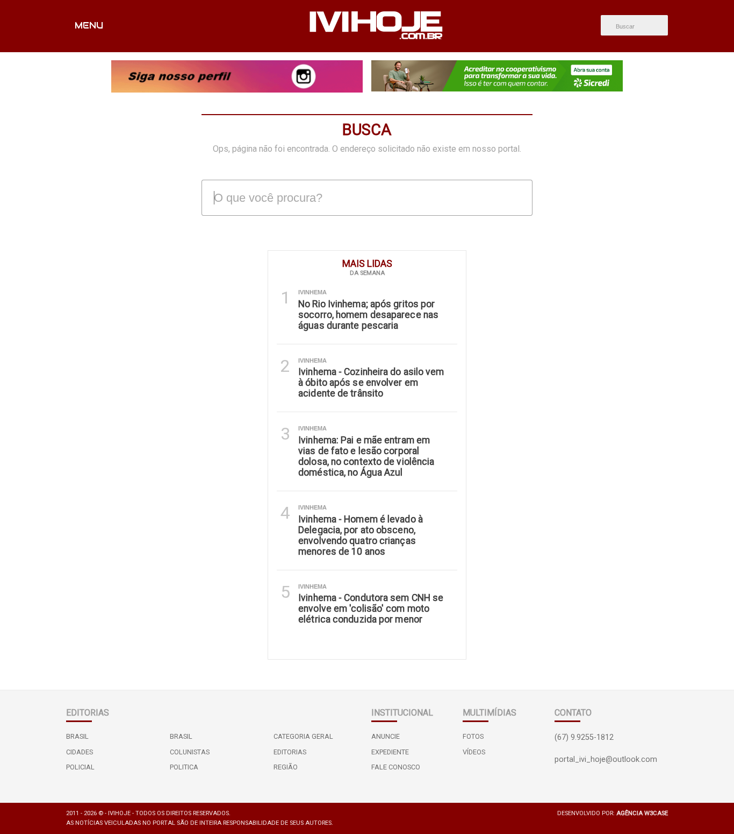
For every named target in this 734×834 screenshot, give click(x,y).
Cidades (79, 752)
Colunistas (190, 752)
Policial (80, 767)
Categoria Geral (303, 736)
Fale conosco (395, 767)
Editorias (290, 752)
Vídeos (474, 752)
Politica (184, 767)
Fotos (473, 736)
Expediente (390, 752)
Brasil (77, 736)
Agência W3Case (642, 813)
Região (286, 767)
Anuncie (385, 736)
